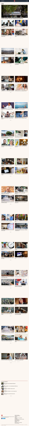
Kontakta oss (16, 416)
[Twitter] (3, 418)
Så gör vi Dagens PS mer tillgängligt (18, 422)
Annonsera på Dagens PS (17, 420)
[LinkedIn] (4, 418)
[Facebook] (1, 418)
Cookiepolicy (16, 418)
